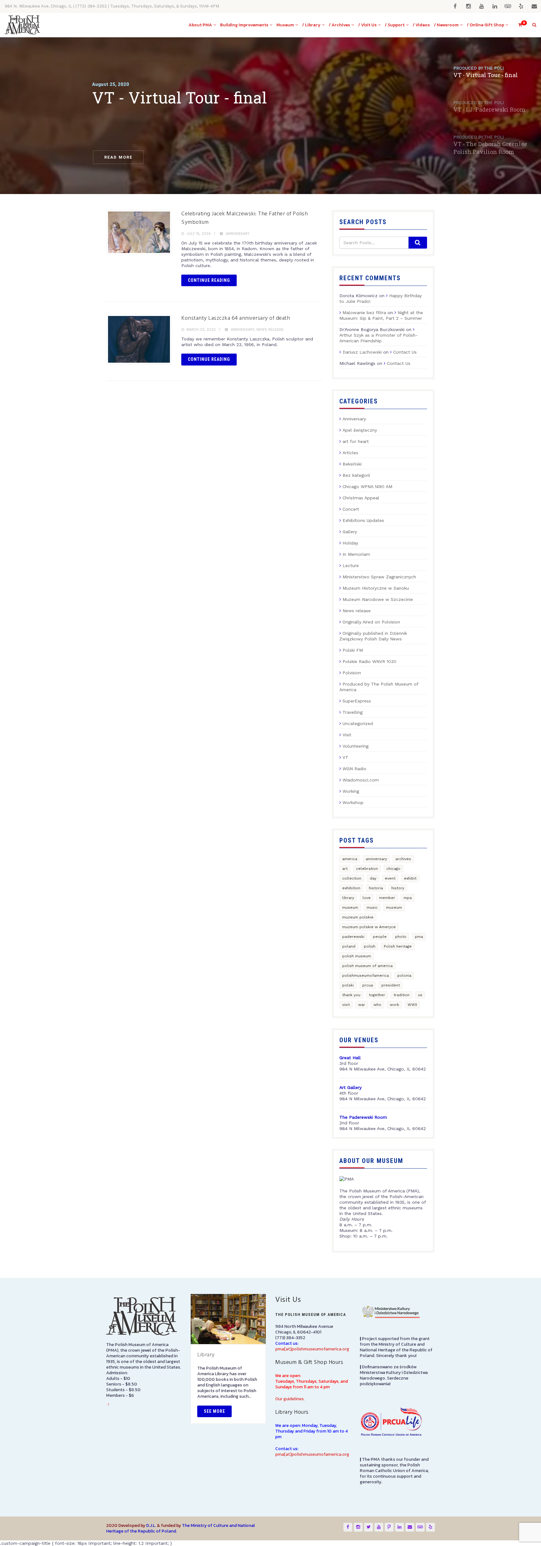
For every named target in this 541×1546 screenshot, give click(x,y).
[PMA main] (22, 24)
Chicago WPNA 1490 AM (367, 486)
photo (400, 936)
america (349, 859)
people (380, 936)
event (390, 878)
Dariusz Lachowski (362, 352)
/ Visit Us (367, 25)
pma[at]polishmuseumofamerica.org (312, 1349)
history (397, 888)
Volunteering (355, 746)
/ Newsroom (446, 25)
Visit (347, 734)
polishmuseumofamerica (365, 975)
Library (206, 1354)
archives (403, 859)
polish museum (356, 956)
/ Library (311, 25)
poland (348, 946)
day (373, 878)
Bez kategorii (356, 475)
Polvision (352, 672)
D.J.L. (151, 1525)
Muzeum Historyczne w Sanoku (376, 588)
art (345, 868)
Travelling (353, 712)
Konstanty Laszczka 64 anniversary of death (235, 318)
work (394, 1004)
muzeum (394, 907)
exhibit (410, 878)
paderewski (353, 936)
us (420, 995)
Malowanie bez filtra (364, 312)
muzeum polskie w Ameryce (369, 927)
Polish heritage (398, 946)
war (361, 1004)
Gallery (350, 531)
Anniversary (238, 234)
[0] (517, 25)
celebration (367, 868)
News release (270, 330)
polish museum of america (367, 966)
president (390, 985)
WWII (412, 1004)
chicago (393, 868)
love (367, 898)
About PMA (200, 25)
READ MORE (118, 157)
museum (350, 907)
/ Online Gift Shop (485, 25)
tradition (402, 995)
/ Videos (421, 25)
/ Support (394, 25)
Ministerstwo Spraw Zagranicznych (379, 576)
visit (346, 1004)
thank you (351, 995)
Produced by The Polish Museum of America (378, 686)
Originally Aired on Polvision (371, 621)
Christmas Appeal (361, 497)
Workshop (353, 802)
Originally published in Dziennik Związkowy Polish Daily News (373, 636)
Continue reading (209, 280)
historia (376, 888)
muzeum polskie (358, 917)
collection (351, 878)
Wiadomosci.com (361, 779)
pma (419, 936)
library (348, 898)
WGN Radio (354, 768)
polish (369, 946)
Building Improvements (244, 25)
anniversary (376, 859)
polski (348, 985)
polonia (404, 975)
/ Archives (339, 25)
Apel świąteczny (360, 430)
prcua (367, 985)
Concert (351, 509)
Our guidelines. (290, 1399)
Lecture (351, 565)
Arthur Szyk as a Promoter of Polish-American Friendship (378, 338)
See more (214, 1411)
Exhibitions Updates (363, 520)
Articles (350, 452)
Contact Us (405, 352)
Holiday (350, 542)
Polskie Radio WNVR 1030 (369, 661)
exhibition (351, 888)
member (387, 898)
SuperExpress (357, 700)
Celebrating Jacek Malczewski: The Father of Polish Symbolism (244, 218)
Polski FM (353, 650)
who (377, 1004)
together (377, 995)
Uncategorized (358, 723)
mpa (408, 898)
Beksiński (352, 463)
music (372, 907)
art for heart (356, 441)
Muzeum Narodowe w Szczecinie (378, 599)
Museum (285, 25)
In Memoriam (356, 554)
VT (345, 757)
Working (351, 791)
